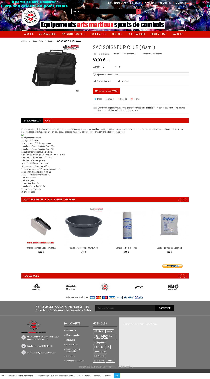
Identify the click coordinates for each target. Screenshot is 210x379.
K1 (108, 347)
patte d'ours (99, 360)
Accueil (24, 41)
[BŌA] (174, 287)
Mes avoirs (70, 340)
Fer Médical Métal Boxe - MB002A (41, 247)
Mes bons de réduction (75, 361)
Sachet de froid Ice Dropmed (169, 247)
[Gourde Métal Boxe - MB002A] (40, 225)
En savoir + (107, 375)
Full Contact (99, 356)
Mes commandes (73, 335)
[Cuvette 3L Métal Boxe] (83, 225)
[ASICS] (139, 287)
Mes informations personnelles (73, 350)
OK (117, 375)
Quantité (96, 67)
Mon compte (115, 3)
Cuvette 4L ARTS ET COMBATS (83, 247)
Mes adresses (71, 345)
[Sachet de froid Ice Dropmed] (169, 225)
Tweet (99, 99)
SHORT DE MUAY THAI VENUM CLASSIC (103, 337)
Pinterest (136, 99)
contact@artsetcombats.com (44, 352)
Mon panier (151, 3)
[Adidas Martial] (36, 287)
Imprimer (125, 81)
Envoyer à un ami (103, 81)
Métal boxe (98, 331)
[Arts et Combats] (30, 17)
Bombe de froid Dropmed (126, 247)
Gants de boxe (100, 351)
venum (109, 331)
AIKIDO (110, 360)
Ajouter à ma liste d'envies (107, 74)
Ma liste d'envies (133, 3)
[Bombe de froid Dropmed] (126, 225)
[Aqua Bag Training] (71, 287)
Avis (47, 120)
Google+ (123, 99)
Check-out (167, 3)
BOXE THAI (98, 347)
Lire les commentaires (127, 54)
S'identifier (182, 3)
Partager (110, 99)
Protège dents (100, 342)
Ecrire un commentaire (153, 54)
